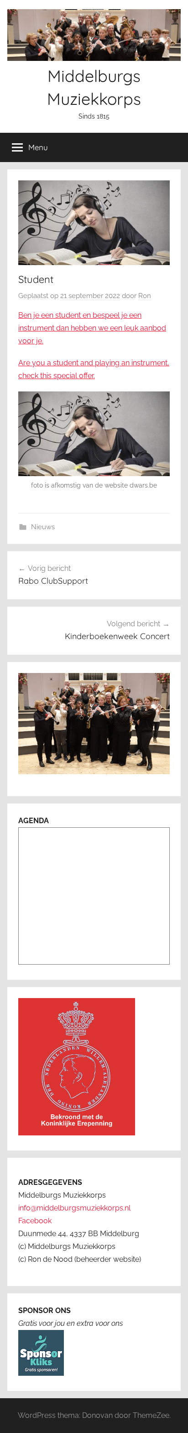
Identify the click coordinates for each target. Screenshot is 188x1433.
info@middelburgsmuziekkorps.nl (74, 1208)
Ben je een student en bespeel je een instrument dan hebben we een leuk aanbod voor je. (92, 328)
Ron (144, 296)
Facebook (35, 1220)
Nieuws (43, 527)
